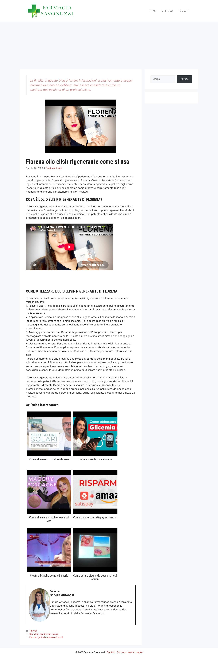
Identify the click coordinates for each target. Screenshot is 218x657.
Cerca (184, 79)
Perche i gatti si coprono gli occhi (46, 637)
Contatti (184, 10)
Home (153, 10)
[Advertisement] (109, 44)
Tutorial (33, 630)
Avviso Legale (135, 652)
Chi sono (167, 10)
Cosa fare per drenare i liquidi (43, 634)
